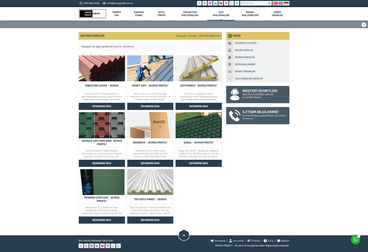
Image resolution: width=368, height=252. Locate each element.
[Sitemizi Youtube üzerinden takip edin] (221, 3)
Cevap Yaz (331, 224)
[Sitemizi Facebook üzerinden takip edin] (199, 3)
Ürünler (193, 36)
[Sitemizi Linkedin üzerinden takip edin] (215, 3)
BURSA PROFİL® (224, 245)
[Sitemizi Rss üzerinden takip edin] (237, 3)
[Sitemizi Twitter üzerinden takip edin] (204, 3)
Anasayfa (182, 36)
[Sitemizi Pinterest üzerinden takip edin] (226, 3)
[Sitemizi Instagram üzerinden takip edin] (210, 3)
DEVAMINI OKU (101, 106)
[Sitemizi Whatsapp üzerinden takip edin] (231, 3)
